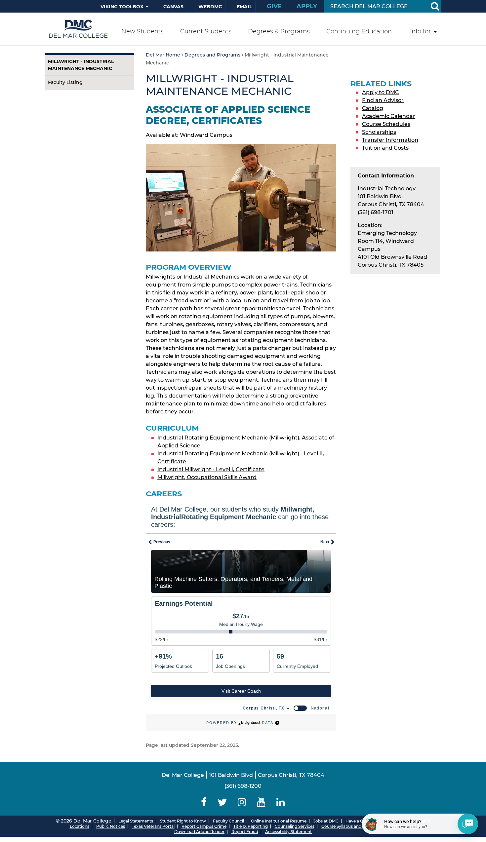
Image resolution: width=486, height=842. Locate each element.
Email (244, 7)
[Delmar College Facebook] (204, 802)
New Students (142, 31)
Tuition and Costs (385, 148)
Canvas (173, 7)
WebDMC (210, 7)
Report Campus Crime (204, 826)
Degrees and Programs (212, 55)
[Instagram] (242, 802)
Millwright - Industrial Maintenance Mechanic (81, 64)
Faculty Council (228, 821)
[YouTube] (261, 802)
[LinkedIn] (281, 802)
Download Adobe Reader (199, 831)
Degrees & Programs (279, 31)
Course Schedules (386, 124)
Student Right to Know (183, 821)
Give (274, 6)
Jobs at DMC (326, 821)
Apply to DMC (380, 92)
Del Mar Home (163, 55)
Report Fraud (244, 831)
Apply (307, 6)
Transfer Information (390, 140)
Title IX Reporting (250, 826)
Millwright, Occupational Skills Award (207, 477)
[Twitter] (222, 802)
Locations (79, 826)
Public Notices (110, 826)
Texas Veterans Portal (153, 826)
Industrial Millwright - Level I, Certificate (210, 469)
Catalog (372, 108)
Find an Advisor (383, 100)
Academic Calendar (388, 116)
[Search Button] (434, 6)
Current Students (205, 31)
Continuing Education (359, 31)
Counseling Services (294, 826)
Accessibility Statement (288, 831)
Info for (420, 31)
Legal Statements (135, 821)
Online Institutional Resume (278, 821)
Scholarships (379, 132)
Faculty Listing (65, 82)
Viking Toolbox (122, 7)
